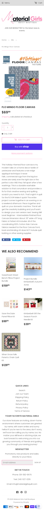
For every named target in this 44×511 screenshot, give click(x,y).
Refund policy (22, 404)
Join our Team (22, 394)
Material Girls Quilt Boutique (24, 499)
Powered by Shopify (21, 502)
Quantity (5, 123)
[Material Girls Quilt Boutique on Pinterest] (21, 492)
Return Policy (22, 400)
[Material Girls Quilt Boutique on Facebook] (17, 492)
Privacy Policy (22, 407)
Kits (12, 40)
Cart (40, 3)
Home (4, 40)
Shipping (6, 116)
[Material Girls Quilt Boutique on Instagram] (25, 492)
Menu (7, 3)
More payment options (22, 153)
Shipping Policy (22, 397)
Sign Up (37, 462)
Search (22, 390)
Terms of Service (22, 411)
